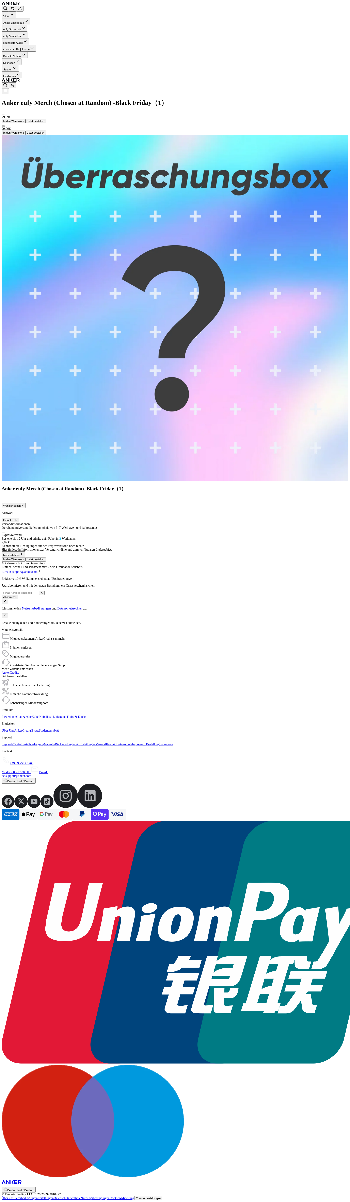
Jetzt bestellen (35, 121)
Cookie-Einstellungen (148, 1198)
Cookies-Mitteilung (122, 1198)
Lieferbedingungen (25, 1198)
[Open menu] (5, 91)
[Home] (40, 3)
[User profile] (19, 9)
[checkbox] (3, 532)
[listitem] (8, 806)
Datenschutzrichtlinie (67, 1198)
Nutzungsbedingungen (36, 608)
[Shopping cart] (12, 9)
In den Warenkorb (13, 121)
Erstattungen (46, 1198)
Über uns (7, 1198)
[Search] (5, 9)
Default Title (10, 520)
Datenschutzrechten (69, 608)
